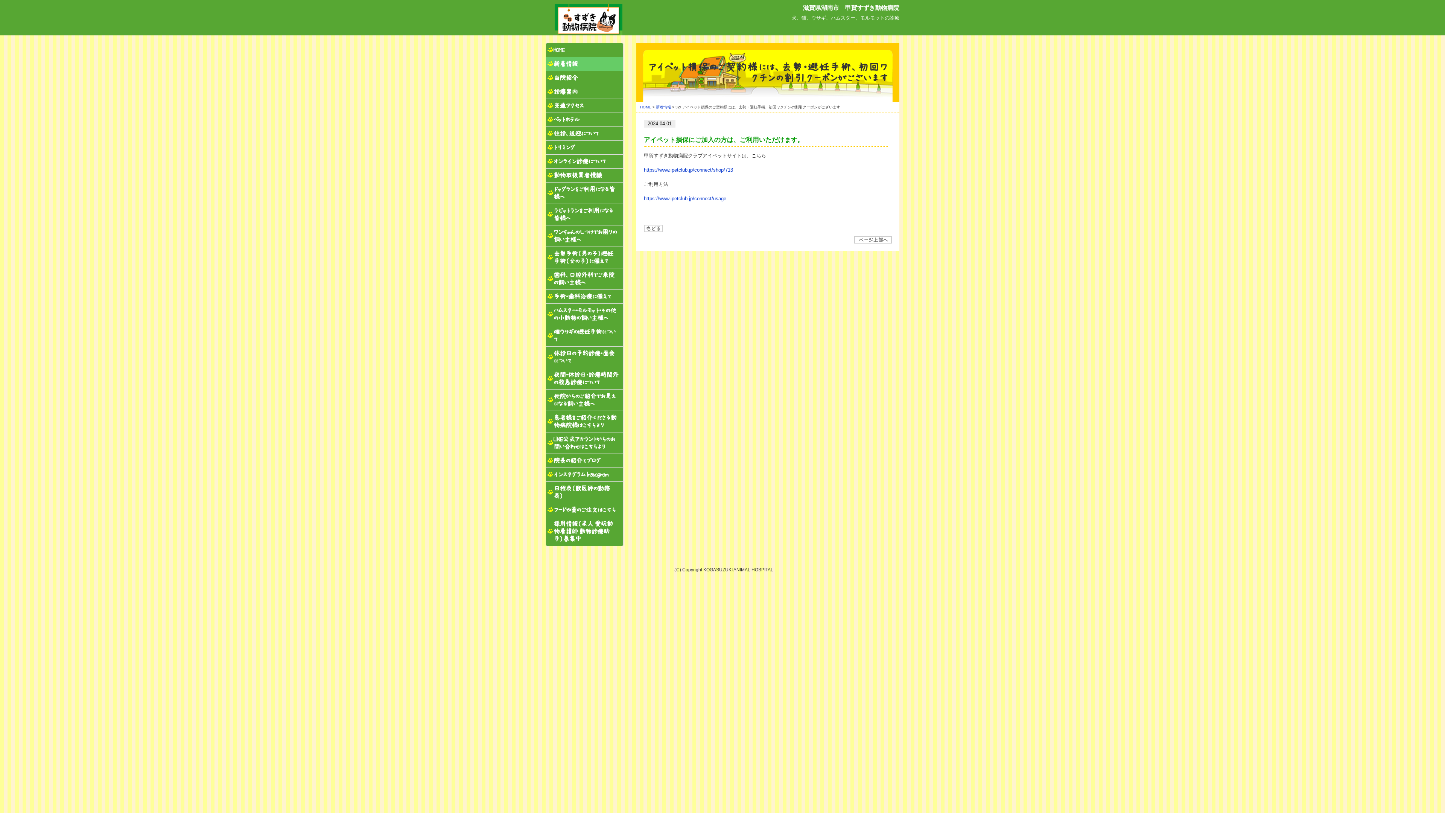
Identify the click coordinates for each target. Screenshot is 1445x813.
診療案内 (566, 91)
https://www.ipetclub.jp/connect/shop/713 (688, 170)
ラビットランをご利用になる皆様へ (583, 214)
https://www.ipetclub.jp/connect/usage (685, 198)
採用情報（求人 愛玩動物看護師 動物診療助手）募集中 (583, 531)
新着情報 (663, 107)
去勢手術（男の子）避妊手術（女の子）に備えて (583, 257)
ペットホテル (566, 119)
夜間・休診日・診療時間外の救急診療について (586, 378)
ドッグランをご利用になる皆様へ (584, 193)
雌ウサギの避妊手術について (584, 335)
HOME (645, 107)
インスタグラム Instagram (581, 474)
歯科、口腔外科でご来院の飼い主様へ (584, 278)
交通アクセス (569, 105)
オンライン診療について (580, 161)
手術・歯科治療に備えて (582, 296)
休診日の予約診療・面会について (584, 357)
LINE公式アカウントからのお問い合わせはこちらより (584, 442)
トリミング (564, 147)
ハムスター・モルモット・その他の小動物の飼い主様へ (585, 314)
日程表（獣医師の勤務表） (582, 492)
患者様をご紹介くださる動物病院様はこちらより (585, 421)
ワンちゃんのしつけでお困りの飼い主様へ (585, 235)
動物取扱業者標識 (578, 175)
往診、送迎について (576, 133)
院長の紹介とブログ (577, 460)
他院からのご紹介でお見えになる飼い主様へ (585, 400)
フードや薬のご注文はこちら (585, 509)
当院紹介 (566, 77)
